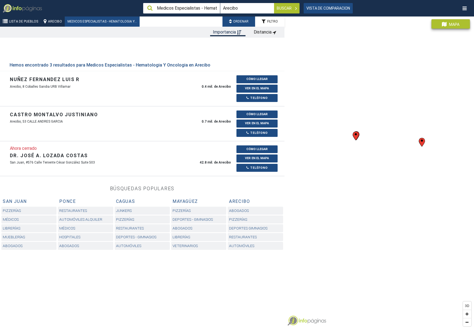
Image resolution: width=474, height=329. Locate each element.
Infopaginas (292, 320)
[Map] (379, 170)
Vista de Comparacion (328, 8)
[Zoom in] (467, 314)
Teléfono (258, 98)
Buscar (284, 8)
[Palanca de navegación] (464, 8)
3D (467, 305)
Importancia (225, 32)
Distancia (263, 32)
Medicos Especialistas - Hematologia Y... (102, 21)
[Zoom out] (467, 322)
